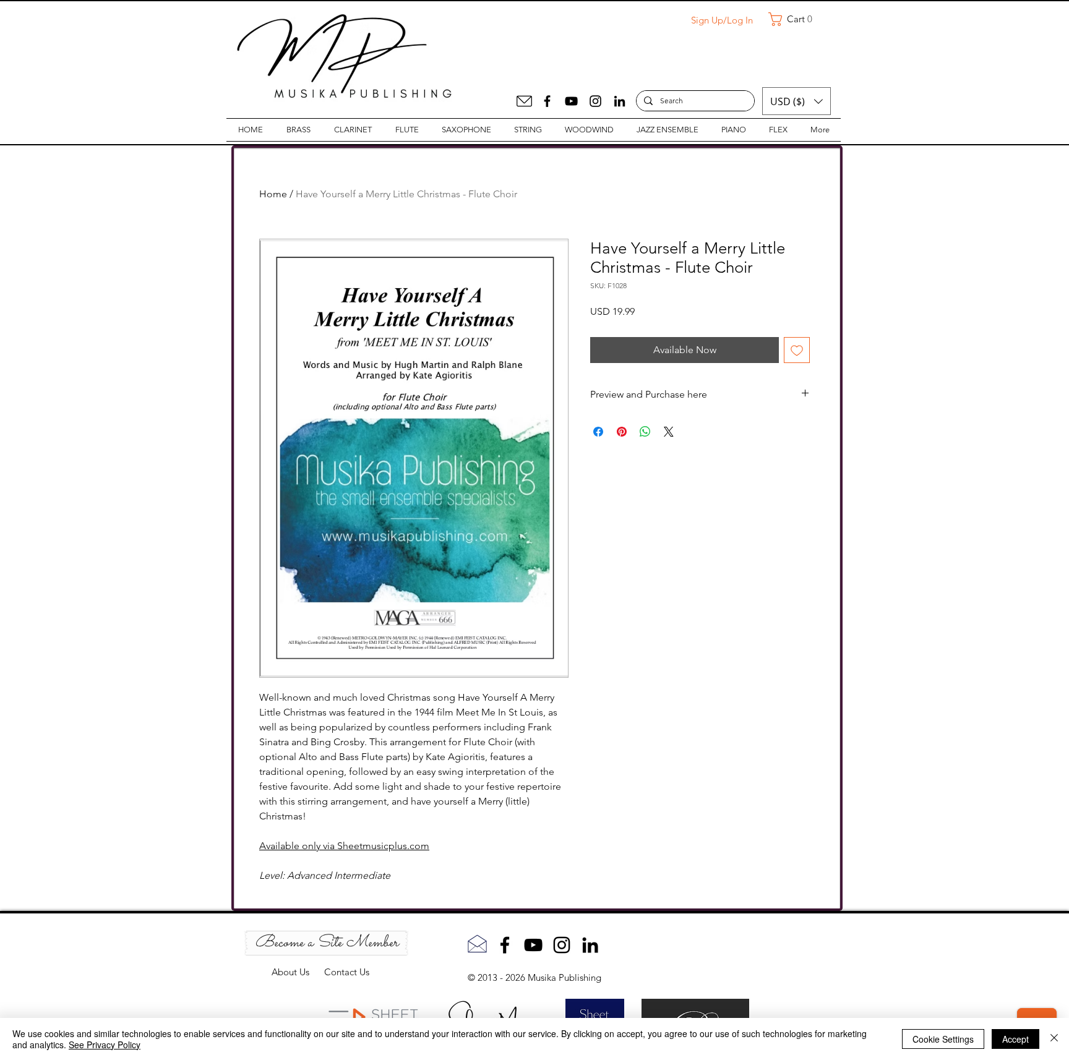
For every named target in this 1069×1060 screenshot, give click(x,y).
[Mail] (524, 101)
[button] (795, 19)
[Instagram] (595, 101)
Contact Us (346, 972)
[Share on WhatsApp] (645, 431)
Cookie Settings (943, 1039)
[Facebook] (547, 101)
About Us (298, 972)
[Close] (1054, 1039)
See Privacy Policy (104, 1044)
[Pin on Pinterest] (621, 431)
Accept (1015, 1039)
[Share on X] (668, 431)
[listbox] (796, 101)
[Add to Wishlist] (797, 350)
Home (273, 194)
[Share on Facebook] (598, 431)
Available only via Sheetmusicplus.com (344, 846)
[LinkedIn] (619, 101)
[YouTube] (571, 101)
